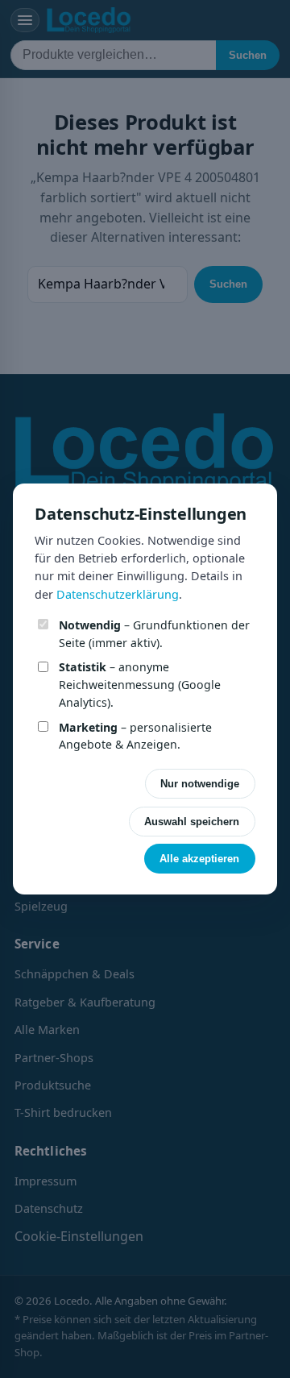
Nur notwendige (199, 784)
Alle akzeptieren (199, 859)
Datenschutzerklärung (117, 594)
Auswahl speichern (191, 822)
